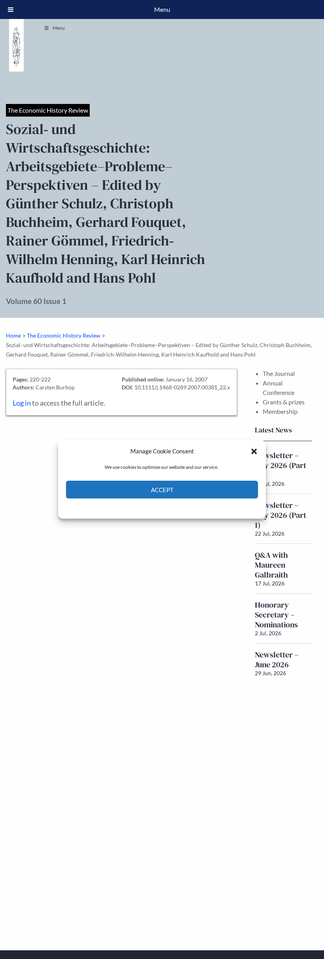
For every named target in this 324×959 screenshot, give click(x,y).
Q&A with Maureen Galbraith (271, 564)
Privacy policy (176, 508)
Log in (22, 403)
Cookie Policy (144, 508)
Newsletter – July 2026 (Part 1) (280, 515)
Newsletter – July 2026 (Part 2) (280, 465)
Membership (280, 411)
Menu (59, 28)
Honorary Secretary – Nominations (276, 614)
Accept (162, 489)
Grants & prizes (284, 402)
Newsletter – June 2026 (277, 659)
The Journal (279, 373)
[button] (254, 451)
